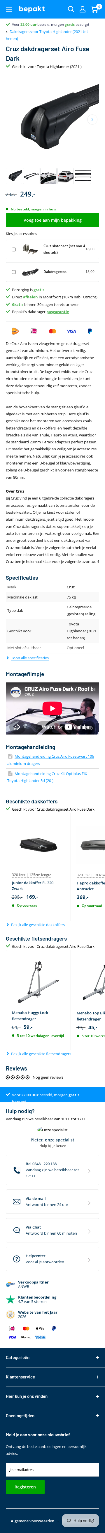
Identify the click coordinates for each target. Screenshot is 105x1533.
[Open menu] (9, 9)
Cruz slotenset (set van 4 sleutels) (64, 249)
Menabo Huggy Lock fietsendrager (30, 1015)
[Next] (92, 119)
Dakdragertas (54, 271)
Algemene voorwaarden (32, 1520)
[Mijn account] (82, 9)
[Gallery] (52, 129)
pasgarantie (57, 311)
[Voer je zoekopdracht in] (71, 9)
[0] (94, 9)
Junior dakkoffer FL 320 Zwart (32, 885)
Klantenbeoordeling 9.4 (31, 24)
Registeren (25, 1487)
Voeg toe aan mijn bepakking (53, 220)
